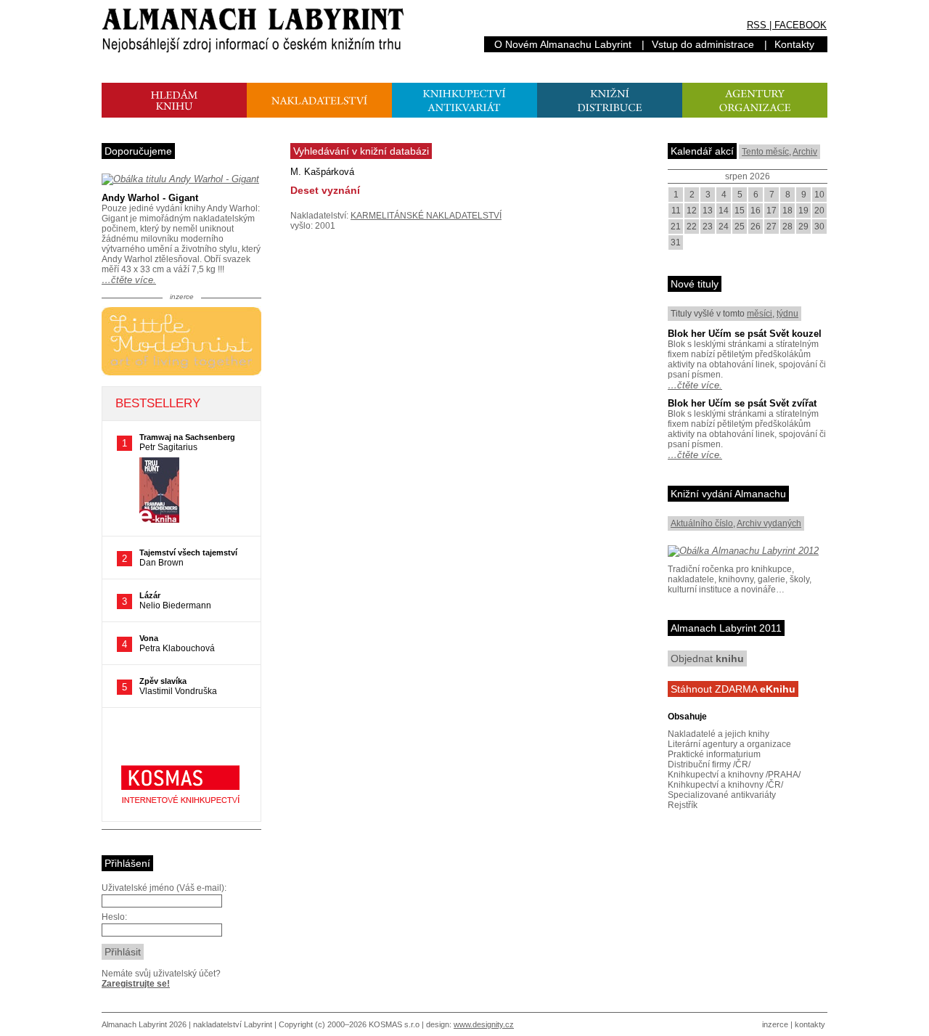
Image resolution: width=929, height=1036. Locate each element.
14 (724, 210)
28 (787, 226)
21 (676, 226)
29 (803, 226)
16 (755, 210)
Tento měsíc (765, 152)
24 (724, 226)
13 (708, 210)
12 (692, 210)
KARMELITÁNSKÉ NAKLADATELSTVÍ (426, 216)
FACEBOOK (800, 25)
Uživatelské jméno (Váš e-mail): (164, 888)
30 (819, 226)
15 (739, 210)
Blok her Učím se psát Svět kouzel (745, 333)
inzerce (775, 1024)
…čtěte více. (129, 279)
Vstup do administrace (703, 44)
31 (676, 242)
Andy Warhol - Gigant (150, 197)
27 (771, 226)
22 (692, 226)
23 (708, 226)
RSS (756, 25)
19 (803, 210)
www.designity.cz (484, 1024)
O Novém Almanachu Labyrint (562, 44)
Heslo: (114, 917)
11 (676, 210)
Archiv (805, 152)
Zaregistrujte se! (136, 984)
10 (819, 194)
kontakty (810, 1024)
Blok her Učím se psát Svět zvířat (742, 403)
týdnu (787, 314)
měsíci (759, 314)
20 (819, 210)
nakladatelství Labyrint (232, 1024)
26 (755, 226)
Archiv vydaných (769, 523)
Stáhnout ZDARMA (733, 689)
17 (771, 210)
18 (787, 210)
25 (739, 226)
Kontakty (794, 44)
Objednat (707, 658)
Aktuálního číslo (702, 523)
